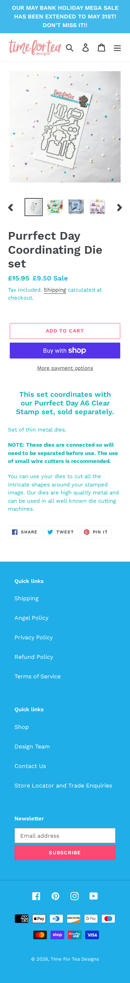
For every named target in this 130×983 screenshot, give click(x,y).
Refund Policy (33, 656)
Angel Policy (31, 617)
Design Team (32, 746)
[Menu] (117, 47)
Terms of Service (37, 676)
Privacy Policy (33, 637)
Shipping (55, 290)
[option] (33, 207)
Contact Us (30, 766)
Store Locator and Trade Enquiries (63, 785)
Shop (21, 727)
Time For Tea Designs (75, 959)
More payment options (65, 368)
